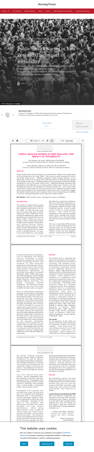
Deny (25, 443)
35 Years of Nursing (82, 11)
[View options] (13, 140)
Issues (48, 11)
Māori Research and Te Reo (63, 11)
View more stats (82, 132)
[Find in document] (83, 141)
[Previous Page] (25, 140)
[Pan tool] (47, 141)
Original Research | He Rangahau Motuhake (40, 38)
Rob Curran (10, 103)
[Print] (17, 141)
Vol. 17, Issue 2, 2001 (24, 43)
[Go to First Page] (21, 140)
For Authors (17, 11)
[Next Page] (39, 140)
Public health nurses (26, 79)
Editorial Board (29, 11)
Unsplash (17, 103)
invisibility (60, 79)
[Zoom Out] (60, 140)
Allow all (69, 443)
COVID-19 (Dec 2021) (9, 16)
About (40, 11)
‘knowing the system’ (44, 79)
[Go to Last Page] (42, 140)
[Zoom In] (63, 140)
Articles (4, 11)
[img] (45, 148)
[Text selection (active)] (52, 141)
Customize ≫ (47, 443)
